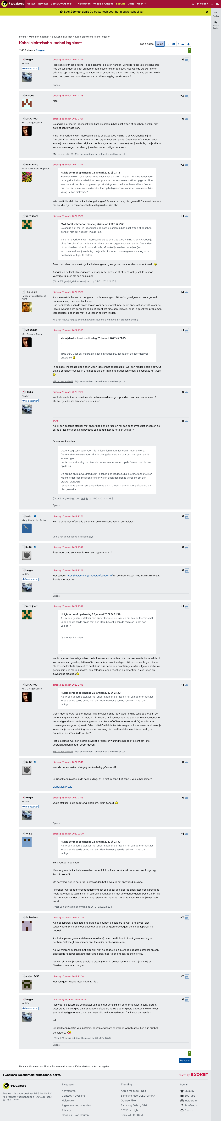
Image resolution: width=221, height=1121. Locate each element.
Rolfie (28, 547)
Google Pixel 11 (130, 1100)
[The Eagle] (27, 307)
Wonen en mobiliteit (39, 36)
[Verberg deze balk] (207, 12)
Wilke (28, 833)
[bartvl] (27, 528)
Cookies (67, 1115)
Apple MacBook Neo (133, 1090)
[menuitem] (193, 4)
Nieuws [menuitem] (31, 3)
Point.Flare (31, 164)
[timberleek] (27, 926)
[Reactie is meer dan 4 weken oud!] (55, 421)
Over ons (79, 1095)
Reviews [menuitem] (43, 3)
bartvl (28, 516)
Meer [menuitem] (140, 3)
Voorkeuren (82, 1115)
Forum (22, 36)
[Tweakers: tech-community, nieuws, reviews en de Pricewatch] (12, 4)
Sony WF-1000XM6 (132, 1115)
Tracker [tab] (216, 16)
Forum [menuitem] (120, 3)
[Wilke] (27, 842)
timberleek (31, 917)
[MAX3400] (27, 131)
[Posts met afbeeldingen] (173, 43)
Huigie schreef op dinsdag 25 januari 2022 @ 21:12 (90, 172)
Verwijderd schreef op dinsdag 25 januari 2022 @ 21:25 (93, 338)
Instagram (191, 1100)
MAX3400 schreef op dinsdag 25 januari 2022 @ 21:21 (93, 224)
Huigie (29, 59)
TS (167, 43)
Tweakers (8, 1093)
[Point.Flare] (27, 177)
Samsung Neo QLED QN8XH (138, 1095)
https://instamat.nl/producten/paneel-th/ (90, 575)
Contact (67, 1095)
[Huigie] (27, 77)
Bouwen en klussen (62, 36)
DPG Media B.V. (43, 1093)
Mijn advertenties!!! (63, 154)
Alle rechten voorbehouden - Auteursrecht (27, 1096)
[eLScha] (27, 104)
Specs (56, 85)
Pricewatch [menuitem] (83, 3)
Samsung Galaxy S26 (134, 1105)
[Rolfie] (27, 555)
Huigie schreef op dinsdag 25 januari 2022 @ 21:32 (90, 614)
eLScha (29, 95)
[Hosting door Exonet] (193, 1075)
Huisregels (68, 1100)
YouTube (190, 1095)
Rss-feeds (191, 1105)
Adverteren (69, 1090)
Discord (189, 1110)
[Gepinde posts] (188, 43)
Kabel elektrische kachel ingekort (92, 36)
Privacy (66, 1110)
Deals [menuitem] (130, 3)
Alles (160, 43)
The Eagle (31, 291)
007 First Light (130, 1110)
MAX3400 (31, 118)
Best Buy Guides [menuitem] (61, 3)
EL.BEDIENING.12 (62, 786)
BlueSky (189, 1090)
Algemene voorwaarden (76, 1105)
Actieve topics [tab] (216, 26)
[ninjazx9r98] (27, 985)
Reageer (41, 50)
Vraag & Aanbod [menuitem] (103, 3)
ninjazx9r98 (32, 976)
